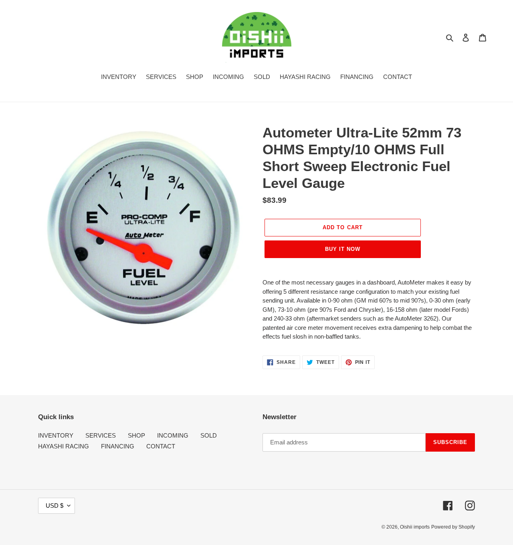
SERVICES (100, 435)
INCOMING (172, 435)
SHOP (136, 435)
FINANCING (117, 446)
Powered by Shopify (453, 527)
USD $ (54, 505)
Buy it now (342, 249)
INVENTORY (55, 435)
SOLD (208, 435)
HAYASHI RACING (63, 446)
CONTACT (160, 446)
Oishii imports (415, 527)
